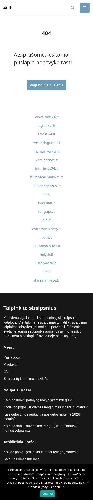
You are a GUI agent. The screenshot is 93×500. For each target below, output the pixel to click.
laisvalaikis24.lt (46, 117)
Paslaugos (11, 357)
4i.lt (47, 194)
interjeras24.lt (46, 168)
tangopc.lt (46, 211)
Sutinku (47, 493)
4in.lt (47, 220)
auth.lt (46, 237)
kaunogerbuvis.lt (46, 246)
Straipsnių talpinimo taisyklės (25, 378)
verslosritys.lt (47, 160)
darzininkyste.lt (46, 280)
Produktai (10, 364)
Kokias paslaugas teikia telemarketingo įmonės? (40, 452)
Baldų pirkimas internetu (22, 459)
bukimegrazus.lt (46, 185)
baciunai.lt (46, 203)
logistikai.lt (46, 125)
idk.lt (47, 271)
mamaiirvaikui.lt (47, 151)
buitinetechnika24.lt (46, 177)
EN (5, 371)
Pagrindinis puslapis (46, 85)
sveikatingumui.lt (46, 142)
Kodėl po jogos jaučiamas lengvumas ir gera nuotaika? (45, 407)
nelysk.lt (46, 254)
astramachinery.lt (46, 228)
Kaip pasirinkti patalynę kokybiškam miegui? (37, 400)
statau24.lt (46, 134)
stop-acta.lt (46, 263)
